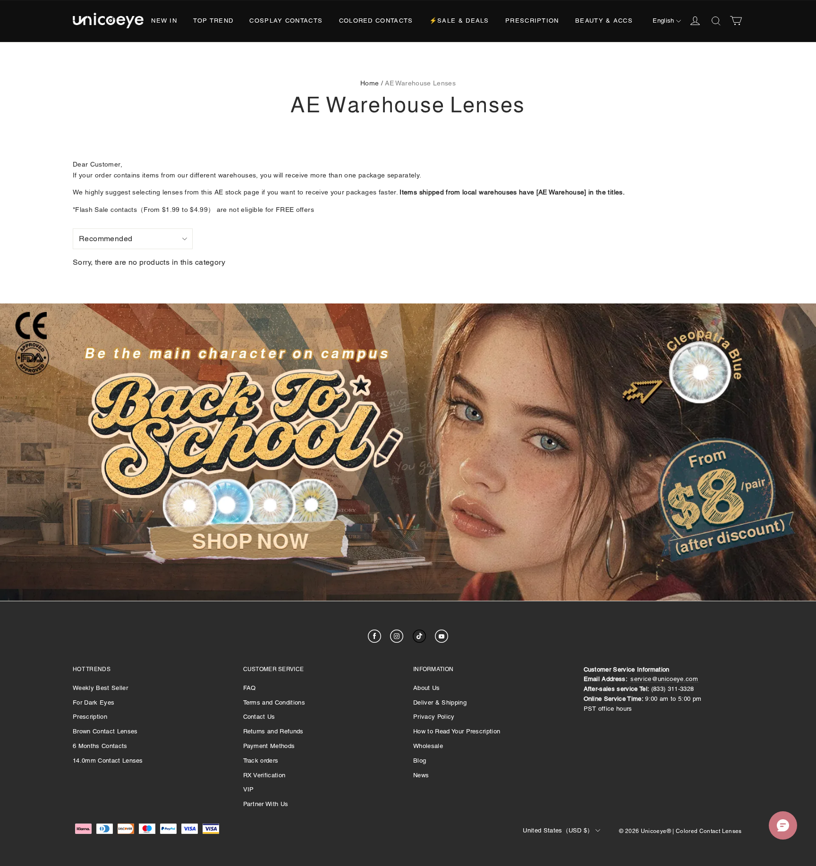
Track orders (261, 760)
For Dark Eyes (93, 702)
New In (164, 20)
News (421, 775)
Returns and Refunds (273, 731)
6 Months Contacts (100, 745)
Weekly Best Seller (100, 687)
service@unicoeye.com (664, 678)
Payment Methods (269, 745)
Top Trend (213, 20)
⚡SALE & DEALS (459, 20)
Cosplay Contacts (286, 20)
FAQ (249, 687)
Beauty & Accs (604, 20)
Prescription (532, 20)
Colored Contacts (376, 20)
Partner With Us (266, 803)
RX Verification (264, 775)
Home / (371, 83)
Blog (419, 760)
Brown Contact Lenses (105, 731)
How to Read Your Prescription (456, 731)
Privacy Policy (434, 716)
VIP (248, 789)
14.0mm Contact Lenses (108, 760)
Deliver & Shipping (440, 702)
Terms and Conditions (274, 702)
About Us (426, 687)
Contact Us (259, 716)
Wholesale (428, 745)
